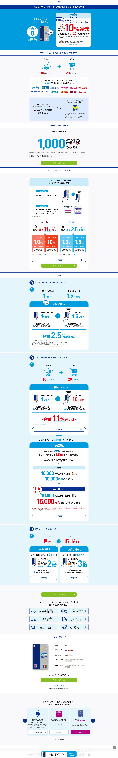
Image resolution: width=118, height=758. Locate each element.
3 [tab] (61, 739)
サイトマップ (39, 749)
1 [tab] (54, 739)
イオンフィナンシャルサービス (85, 749)
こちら (51, 156)
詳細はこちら (59, 685)
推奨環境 (43, 749)
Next (93, 721)
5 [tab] (64, 739)
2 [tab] (59, 739)
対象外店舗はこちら (73, 44)
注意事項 (59, 260)
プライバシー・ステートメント (50, 749)
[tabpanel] (37, 722)
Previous (25, 721)
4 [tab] (62, 739)
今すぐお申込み (59, 163)
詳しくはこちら (36, 510)
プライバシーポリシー (59, 749)
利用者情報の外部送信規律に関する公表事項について (71, 749)
